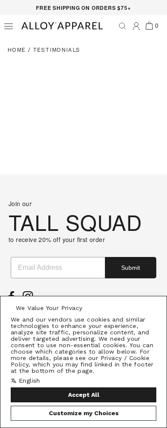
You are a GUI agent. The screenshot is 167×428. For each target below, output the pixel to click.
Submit (130, 267)
